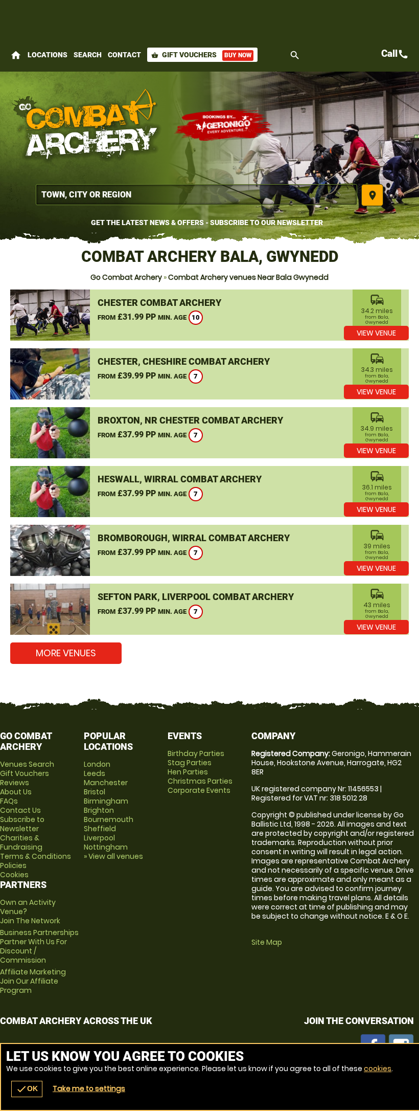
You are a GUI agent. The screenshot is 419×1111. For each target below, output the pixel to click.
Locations (47, 55)
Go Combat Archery (126, 277)
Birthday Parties (196, 753)
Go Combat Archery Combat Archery (87, 125)
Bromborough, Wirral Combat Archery (194, 537)
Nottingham (106, 847)
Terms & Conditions (35, 856)
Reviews (14, 782)
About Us (16, 792)
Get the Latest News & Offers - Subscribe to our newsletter (207, 222)
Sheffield (100, 829)
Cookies (14, 875)
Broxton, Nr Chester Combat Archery (190, 420)
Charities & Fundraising (21, 842)
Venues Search (27, 764)
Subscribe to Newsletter (22, 824)
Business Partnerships (39, 946)
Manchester (106, 782)
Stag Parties (190, 763)
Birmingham (106, 801)
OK (27, 1089)
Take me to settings (89, 1088)
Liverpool (99, 838)
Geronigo (225, 125)
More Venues (66, 653)
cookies (377, 1068)
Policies (13, 865)
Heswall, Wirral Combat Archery (180, 479)
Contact (124, 55)
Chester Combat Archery (159, 302)
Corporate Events (199, 790)
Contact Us (20, 810)
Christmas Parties (200, 781)
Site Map (266, 942)
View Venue (376, 333)
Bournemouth (108, 819)
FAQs (9, 801)
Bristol (94, 792)
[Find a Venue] (196, 194)
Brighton (99, 810)
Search (88, 55)
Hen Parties (188, 772)
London (97, 764)
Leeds (94, 773)
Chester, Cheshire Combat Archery (184, 361)
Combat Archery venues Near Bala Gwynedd (248, 277)
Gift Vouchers (201, 55)
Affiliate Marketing (33, 981)
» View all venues (113, 856)
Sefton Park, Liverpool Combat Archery (196, 596)
